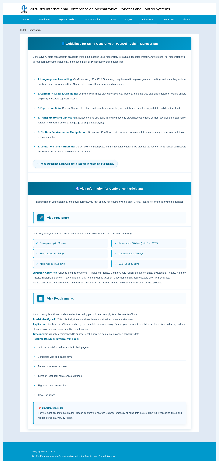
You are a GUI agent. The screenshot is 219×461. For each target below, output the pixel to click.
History (186, 19)
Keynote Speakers (67, 19)
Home (26, 19)
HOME (23, 29)
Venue (112, 19)
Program (129, 19)
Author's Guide (92, 19)
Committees (44, 19)
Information (148, 19)
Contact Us (168, 19)
